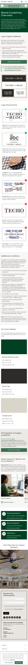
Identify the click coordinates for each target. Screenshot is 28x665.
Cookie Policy (12, 660)
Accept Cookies (19, 662)
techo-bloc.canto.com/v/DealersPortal (8, 439)
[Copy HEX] (10, 360)
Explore (5, 637)
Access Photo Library (16, 450)
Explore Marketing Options (15, 518)
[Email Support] (12, 485)
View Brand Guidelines (13, 528)
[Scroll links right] (26, 5)
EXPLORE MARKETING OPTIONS (12, 70)
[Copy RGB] (10, 362)
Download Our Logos (14, 62)
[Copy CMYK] (13, 365)
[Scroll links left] (2, 5)
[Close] (25, 653)
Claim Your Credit (12, 537)
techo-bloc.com (15, 280)
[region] (14, 658)
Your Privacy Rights (9, 662)
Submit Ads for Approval (14, 535)
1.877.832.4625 (6, 629)
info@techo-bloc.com (8, 633)
